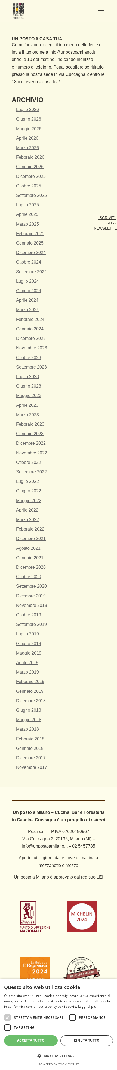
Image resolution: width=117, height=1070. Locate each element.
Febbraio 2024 (30, 319)
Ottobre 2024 (28, 262)
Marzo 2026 (27, 147)
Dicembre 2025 (31, 176)
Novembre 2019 (31, 605)
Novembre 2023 (31, 348)
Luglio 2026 (27, 109)
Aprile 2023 (27, 405)
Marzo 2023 (27, 414)
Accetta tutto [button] (31, 1040)
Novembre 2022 (31, 453)
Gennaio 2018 (30, 748)
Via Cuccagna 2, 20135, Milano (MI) (56, 839)
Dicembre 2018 (31, 700)
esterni (98, 820)
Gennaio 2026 (30, 166)
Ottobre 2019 (28, 615)
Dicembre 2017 (31, 758)
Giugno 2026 (28, 119)
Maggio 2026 (28, 128)
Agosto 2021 (28, 548)
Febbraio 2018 (30, 739)
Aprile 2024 (27, 300)
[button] (58, 1056)
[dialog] (58, 1024)
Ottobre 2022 (28, 462)
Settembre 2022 (31, 472)
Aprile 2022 (27, 510)
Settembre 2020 (31, 586)
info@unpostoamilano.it (44, 846)
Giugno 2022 (28, 491)
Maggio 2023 (28, 395)
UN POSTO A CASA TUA (37, 39)
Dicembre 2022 (31, 443)
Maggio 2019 (28, 653)
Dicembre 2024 (31, 252)
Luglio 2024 (27, 281)
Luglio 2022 (27, 481)
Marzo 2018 (27, 729)
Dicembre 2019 (31, 596)
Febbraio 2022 (30, 529)
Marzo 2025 (27, 224)
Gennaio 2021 (30, 557)
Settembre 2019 (31, 624)
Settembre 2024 (31, 271)
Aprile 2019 (27, 662)
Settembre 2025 (31, 195)
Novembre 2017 (31, 767)
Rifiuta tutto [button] (87, 1040)
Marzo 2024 (27, 309)
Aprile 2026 (27, 138)
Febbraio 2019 (30, 681)
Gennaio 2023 (30, 433)
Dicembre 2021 (31, 538)
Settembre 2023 (31, 367)
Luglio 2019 (27, 634)
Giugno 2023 (28, 386)
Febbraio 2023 (30, 424)
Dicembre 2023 (31, 338)
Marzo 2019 (27, 672)
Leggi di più (87, 1006)
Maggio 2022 (28, 500)
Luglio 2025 (27, 205)
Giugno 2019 (28, 643)
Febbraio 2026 (30, 157)
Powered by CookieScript (58, 1064)
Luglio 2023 (27, 376)
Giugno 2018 (28, 710)
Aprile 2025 (27, 214)
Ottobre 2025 (28, 186)
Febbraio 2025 (30, 233)
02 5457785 (83, 846)
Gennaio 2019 (30, 691)
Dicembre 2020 (31, 567)
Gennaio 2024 (30, 329)
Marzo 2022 (27, 519)
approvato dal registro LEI (78, 877)
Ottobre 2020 (28, 576)
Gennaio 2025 (30, 243)
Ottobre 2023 (28, 357)
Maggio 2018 (28, 719)
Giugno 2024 (28, 290)
